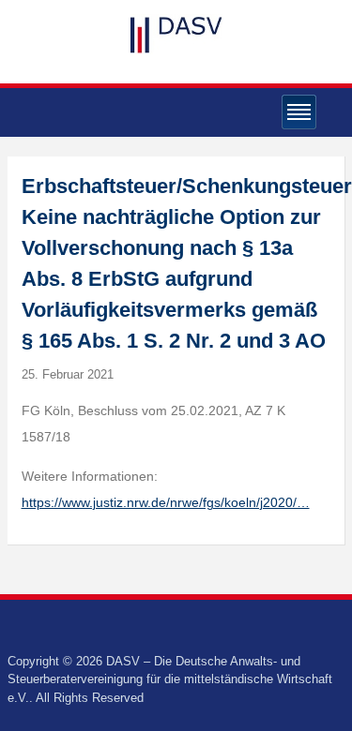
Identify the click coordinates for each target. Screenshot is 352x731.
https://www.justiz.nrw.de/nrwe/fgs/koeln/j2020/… (166, 502)
